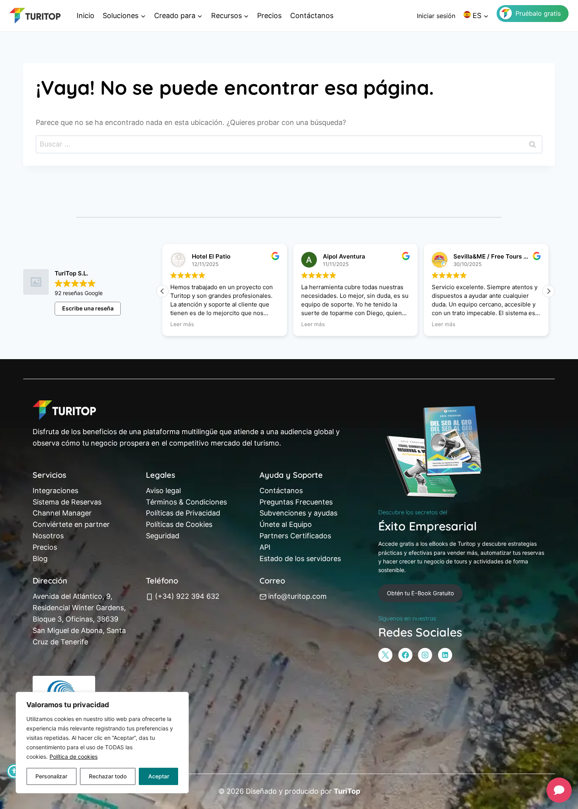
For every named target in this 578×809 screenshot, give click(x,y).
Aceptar (158, 776)
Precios (269, 15)
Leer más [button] (182, 324)
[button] (548, 291)
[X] (385, 655)
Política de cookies (74, 756)
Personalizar (51, 776)
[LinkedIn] (445, 655)
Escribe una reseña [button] (88, 308)
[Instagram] (425, 655)
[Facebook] (405, 655)
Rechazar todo (108, 776)
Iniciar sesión (436, 16)
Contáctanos (311, 15)
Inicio (85, 15)
